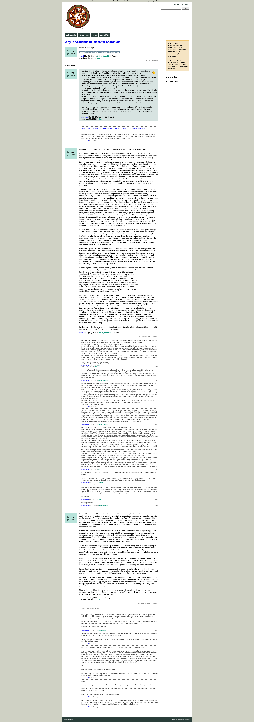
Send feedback (68, 719)
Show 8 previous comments (91, 608)
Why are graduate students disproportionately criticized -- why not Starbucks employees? (113, 128)
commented (85, 141)
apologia (104, 52)
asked (81, 56)
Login (177, 4)
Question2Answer (184, 719)
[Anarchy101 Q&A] (78, 28)
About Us (104, 35)
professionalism (93, 52)
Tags (94, 35)
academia (83, 52)
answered (84, 117)
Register (185, 4)
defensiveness (114, 52)
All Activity (71, 35)
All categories (172, 81)
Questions (84, 35)
